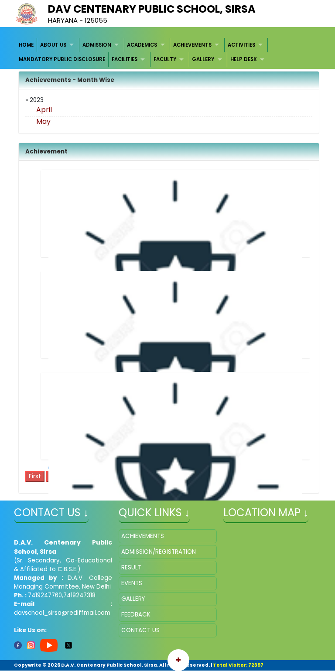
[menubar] (167, 52)
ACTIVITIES (241, 44)
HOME (26, 44)
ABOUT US (53, 44)
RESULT (131, 567)
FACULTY (165, 59)
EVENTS (131, 583)
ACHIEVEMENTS (192, 44)
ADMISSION (96, 44)
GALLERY (203, 59)
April (44, 110)
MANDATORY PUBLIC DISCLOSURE (62, 59)
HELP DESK (243, 59)
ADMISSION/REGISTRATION (158, 552)
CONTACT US (140, 630)
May (43, 121)
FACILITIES (124, 59)
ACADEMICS (142, 44)
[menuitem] (27, 45)
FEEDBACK (135, 614)
